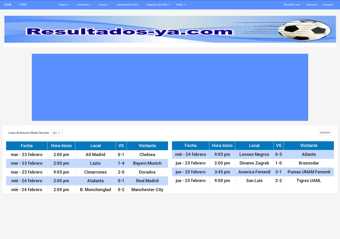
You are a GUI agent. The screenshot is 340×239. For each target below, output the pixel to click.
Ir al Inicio (325, 132)
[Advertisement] (170, 85)
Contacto (328, 4)
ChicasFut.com (292, 4)
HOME (8, 4)
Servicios (311, 4)
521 (55, 132)
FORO (23, 4)
